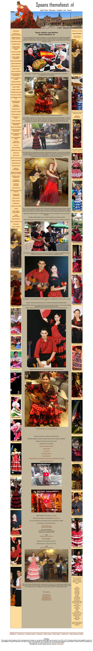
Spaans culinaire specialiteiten (16, 57)
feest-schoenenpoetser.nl (54, 632)
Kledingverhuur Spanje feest (16, 176)
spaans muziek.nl (77, 37)
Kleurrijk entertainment (16, 105)
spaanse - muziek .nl (77, 151)
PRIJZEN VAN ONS (77, 31)
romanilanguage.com (46, 598)
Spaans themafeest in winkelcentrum (16, 74)
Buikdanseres (13, 634)
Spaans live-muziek (16, 111)
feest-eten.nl (38, 632)
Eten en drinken (16, 147)
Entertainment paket (16, 41)
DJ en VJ (16, 145)
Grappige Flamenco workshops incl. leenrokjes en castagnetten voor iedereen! (46, 458)
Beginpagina (16, 31)
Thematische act (16, 109)
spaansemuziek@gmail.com (46, 461)
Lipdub (16, 208)
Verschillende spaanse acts (16, 98)
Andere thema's (16, 187)
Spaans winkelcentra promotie (16, 78)
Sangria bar (16, 152)
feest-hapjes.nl (44, 632)
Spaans (13, 127)
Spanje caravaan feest (16, 157)
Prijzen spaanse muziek (46, 527)
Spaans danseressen (16, 66)
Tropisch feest (64, 634)
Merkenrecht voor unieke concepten (15, 38)
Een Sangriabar (46, 448)
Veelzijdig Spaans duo (16, 92)
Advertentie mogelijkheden (16, 180)
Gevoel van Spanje (16, 51)
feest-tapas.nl (63, 632)
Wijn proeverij (16, 198)
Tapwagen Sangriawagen (16, 142)
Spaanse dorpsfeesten (16, 84)
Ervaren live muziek (16, 94)
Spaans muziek (56, 634)
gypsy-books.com (46, 594)
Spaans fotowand (16, 163)
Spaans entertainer (16, 71)
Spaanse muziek (47, 634)
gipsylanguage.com (46, 597)
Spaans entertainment (16, 60)
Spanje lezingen (16, 200)
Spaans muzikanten (16, 63)
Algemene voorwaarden (77, 116)
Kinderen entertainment (16, 169)
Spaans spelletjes (16, 54)
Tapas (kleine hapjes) (46, 453)
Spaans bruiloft (16, 86)
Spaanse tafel (16, 194)
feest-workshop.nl (79, 632)
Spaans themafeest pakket (16, 138)
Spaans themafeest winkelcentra (16, 130)
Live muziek (46, 451)
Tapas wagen (16, 155)
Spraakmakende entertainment (16, 102)
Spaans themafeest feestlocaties (16, 124)
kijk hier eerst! (56, 518)
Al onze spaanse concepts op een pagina (16, 48)
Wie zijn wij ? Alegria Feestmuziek (16, 34)
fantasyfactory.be (20, 632)
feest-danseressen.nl (30, 632)
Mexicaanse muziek (31, 634)
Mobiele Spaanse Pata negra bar (16, 191)
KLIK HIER (53, 515)
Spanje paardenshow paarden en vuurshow (16, 172)
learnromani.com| (46, 595)
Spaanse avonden (16, 89)
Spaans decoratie (16, 120)
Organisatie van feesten (16, 117)
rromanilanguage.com (47, 599)
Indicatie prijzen (16, 44)
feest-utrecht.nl (70, 632)
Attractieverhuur (16, 165)
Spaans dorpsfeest (16, 81)
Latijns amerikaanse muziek (76, 634)
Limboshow (39, 634)
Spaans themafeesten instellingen (16, 134)
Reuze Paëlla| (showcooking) (16, 211)
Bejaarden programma (16, 184)
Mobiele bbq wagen (16, 150)
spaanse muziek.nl (77, 36)
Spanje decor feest (16, 160)
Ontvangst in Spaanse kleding (46, 446)
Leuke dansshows (46, 456)
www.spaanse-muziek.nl (51, 428)
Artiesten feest (21, 634)
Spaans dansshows (16, 114)
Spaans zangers (16, 68)
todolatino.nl (13, 632)
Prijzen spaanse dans (46, 525)
